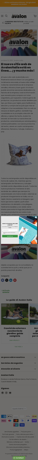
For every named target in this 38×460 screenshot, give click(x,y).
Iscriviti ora (10, 236)
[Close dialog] (36, 217)
